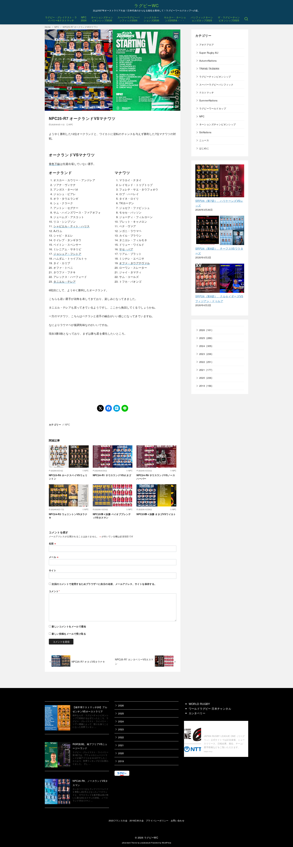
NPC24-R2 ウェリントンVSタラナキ (68, 515)
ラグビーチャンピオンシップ (215, 76)
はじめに (204, 148)
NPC (57, 26)
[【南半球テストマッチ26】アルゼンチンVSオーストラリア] (57, 718)
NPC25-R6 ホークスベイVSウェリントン (68, 476)
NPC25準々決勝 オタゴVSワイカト (156, 514)
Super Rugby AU (208, 52)
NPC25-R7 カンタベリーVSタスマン (134, 661)
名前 (52, 543)
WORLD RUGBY (199, 704)
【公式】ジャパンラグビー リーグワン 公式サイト (223, 728)
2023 (202, 354)
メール (53, 557)
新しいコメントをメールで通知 (69, 626)
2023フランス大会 (118, 820)
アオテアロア (206, 44)
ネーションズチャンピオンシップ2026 (102, 18)
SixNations (205, 132)
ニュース (204, 140)
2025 (202, 338)
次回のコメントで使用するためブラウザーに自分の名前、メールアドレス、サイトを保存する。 (104, 584)
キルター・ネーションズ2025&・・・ (175, 18)
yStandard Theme (129, 842)
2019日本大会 (137, 820)
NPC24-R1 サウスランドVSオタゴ (112, 475)
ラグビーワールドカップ (212, 108)
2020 (202, 377)
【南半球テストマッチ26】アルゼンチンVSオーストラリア (90, 709)
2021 (202, 370)
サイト (52, 570)
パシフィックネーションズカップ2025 (202, 18)
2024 (202, 346)
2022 (202, 362)
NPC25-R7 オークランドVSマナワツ (80, 26)
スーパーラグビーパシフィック (216, 84)
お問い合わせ (177, 820)
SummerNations (208, 100)
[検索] (246, 18)
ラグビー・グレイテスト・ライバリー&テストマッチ (61, 18)
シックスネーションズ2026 (151, 18)
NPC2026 (84, 18)
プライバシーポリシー (157, 820)
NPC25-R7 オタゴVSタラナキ (88, 661)
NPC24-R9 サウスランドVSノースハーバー (155, 476)
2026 (202, 330)
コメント (54, 591)
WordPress (166, 842)
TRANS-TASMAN (209, 68)
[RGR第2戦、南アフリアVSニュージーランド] (57, 755)
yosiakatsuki (145, 842)
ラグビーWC (146, 5)
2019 (202, 385)
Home (48, 26)
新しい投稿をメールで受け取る (69, 633)
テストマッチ (206, 92)
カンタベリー (197, 713)
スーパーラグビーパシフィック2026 (129, 18)
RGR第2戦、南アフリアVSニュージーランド (90, 746)
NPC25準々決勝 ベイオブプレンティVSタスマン (112, 515)
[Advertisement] (112, 370)
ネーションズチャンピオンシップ (217, 124)
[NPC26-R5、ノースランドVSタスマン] (57, 792)
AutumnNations (208, 60)
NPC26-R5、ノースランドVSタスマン (90, 783)
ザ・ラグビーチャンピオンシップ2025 (229, 18)
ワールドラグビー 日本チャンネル (210, 709)
